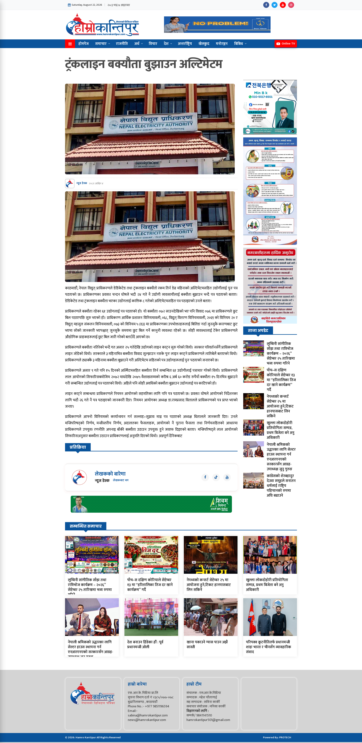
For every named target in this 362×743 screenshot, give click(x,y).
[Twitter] (275, 5)
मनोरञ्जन (222, 44)
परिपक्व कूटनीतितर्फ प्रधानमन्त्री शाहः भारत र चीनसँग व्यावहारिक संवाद (268, 647)
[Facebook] (266, 5)
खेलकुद (204, 44)
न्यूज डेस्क (81, 183)
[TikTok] (216, 477)
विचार (153, 44)
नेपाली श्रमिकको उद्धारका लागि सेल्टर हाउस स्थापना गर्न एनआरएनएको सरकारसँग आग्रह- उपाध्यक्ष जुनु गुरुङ (281, 456)
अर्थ (136, 44)
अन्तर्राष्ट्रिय (185, 44)
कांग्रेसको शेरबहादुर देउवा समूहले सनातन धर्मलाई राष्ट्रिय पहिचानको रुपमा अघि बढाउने (281, 486)
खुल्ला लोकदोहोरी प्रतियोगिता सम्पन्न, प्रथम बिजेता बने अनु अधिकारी (280, 430)
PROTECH (285, 737)
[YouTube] (283, 5)
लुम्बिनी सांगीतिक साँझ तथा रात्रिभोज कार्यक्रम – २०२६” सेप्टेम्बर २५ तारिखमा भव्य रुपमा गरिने (281, 354)
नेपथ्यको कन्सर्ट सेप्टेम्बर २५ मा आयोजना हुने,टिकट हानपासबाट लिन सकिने (280, 406)
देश (166, 44)
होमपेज (83, 44)
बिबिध (238, 44)
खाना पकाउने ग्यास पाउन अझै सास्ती (207, 644)
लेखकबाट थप (121, 480)
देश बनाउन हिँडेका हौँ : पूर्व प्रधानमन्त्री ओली (145, 644)
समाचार (101, 44)
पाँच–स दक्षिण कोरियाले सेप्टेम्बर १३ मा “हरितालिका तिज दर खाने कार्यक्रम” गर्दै (281, 380)
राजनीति (122, 44)
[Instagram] (291, 5)
